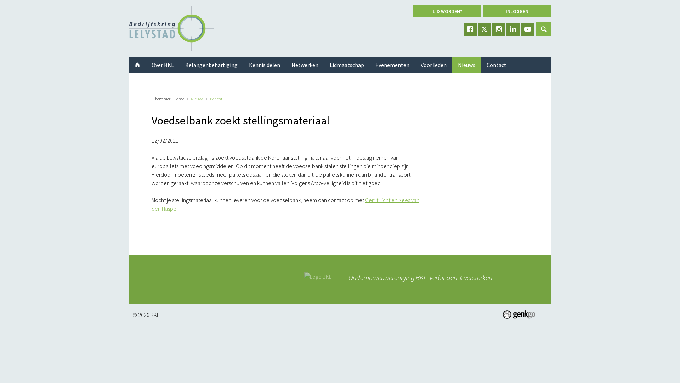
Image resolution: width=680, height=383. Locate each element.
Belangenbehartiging (211, 64)
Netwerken (304, 64)
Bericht (216, 98)
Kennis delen (264, 64)
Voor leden (434, 64)
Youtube (527, 29)
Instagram (499, 29)
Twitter (484, 29)
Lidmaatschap (347, 64)
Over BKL (163, 64)
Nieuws (197, 98)
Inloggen (517, 11)
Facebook (470, 29)
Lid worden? (447, 11)
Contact (496, 64)
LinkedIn (513, 29)
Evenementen (392, 64)
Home (179, 98)
